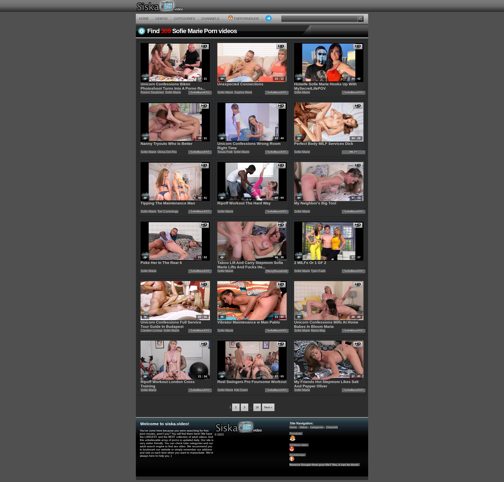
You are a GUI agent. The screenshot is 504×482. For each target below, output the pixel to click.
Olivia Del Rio (167, 152)
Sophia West (243, 92)
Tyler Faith (318, 271)
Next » (268, 407)
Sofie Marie (173, 92)
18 (257, 407)
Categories (184, 19)
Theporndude (246, 19)
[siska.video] (174, 6)
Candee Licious (152, 330)
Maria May (318, 330)
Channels (210, 19)
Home (144, 19)
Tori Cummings (167, 211)
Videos (161, 19)
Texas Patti (225, 152)
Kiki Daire (241, 390)
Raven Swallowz (152, 92)
